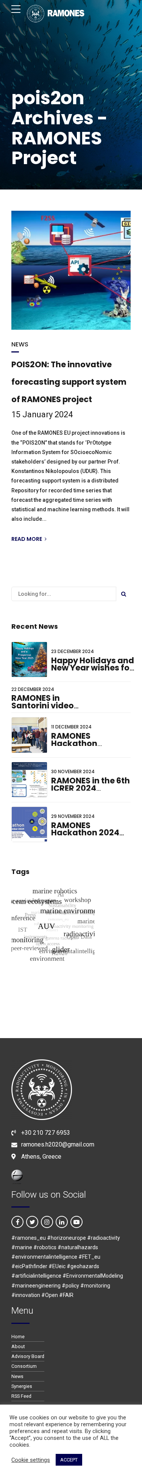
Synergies (21, 1386)
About (18, 1346)
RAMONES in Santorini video (42, 701)
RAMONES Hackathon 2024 (85, 829)
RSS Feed (21, 1396)
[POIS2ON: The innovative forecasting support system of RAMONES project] (71, 270)
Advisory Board (27, 1356)
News (17, 1376)
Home (18, 1336)
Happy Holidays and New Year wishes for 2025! (92, 668)
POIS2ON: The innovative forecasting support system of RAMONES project (68, 382)
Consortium (24, 1366)
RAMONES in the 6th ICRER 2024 (90, 784)
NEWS (19, 344)
